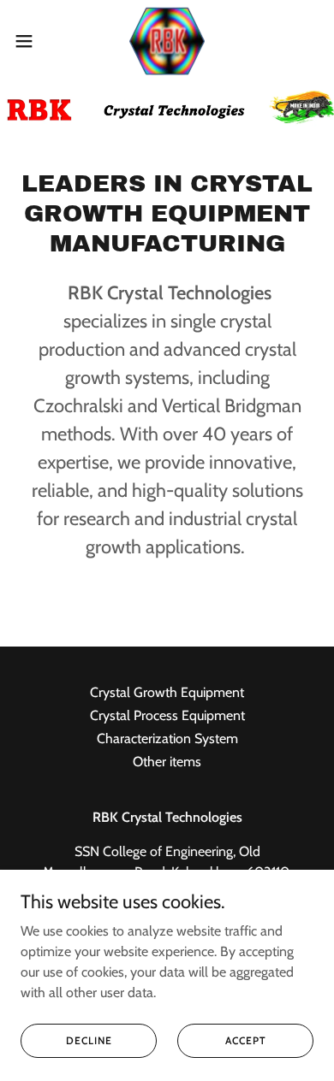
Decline (89, 1040)
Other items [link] (167, 761)
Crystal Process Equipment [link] (167, 715)
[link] (166, 41)
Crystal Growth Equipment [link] (167, 692)
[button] (31, 41)
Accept (245, 1040)
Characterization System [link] (167, 738)
